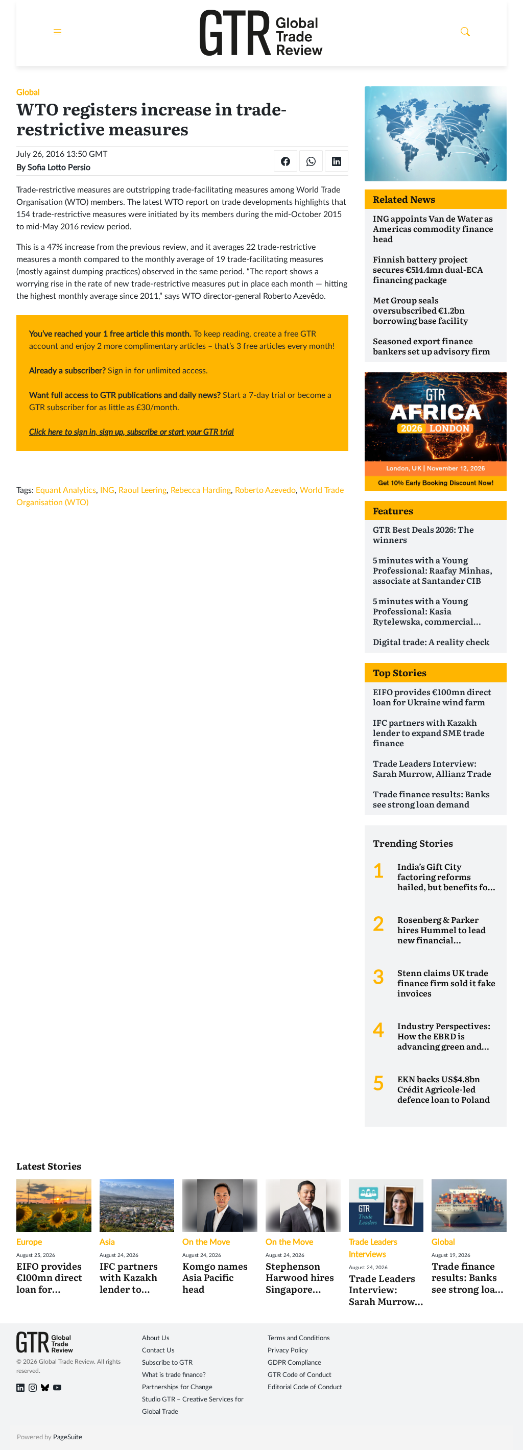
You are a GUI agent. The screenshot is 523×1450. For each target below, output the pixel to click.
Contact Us (158, 1350)
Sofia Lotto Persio (59, 167)
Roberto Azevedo (265, 490)
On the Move (206, 1242)
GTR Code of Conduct (299, 1375)
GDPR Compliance (294, 1363)
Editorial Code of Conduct (305, 1387)
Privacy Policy (288, 1350)
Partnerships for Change (177, 1387)
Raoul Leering (142, 490)
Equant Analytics (66, 490)
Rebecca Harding (201, 490)
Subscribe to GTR (167, 1363)
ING (107, 490)
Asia (107, 1242)
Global (28, 92)
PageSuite (67, 1437)
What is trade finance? (174, 1375)
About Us (156, 1338)
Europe (29, 1242)
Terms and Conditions (299, 1338)
